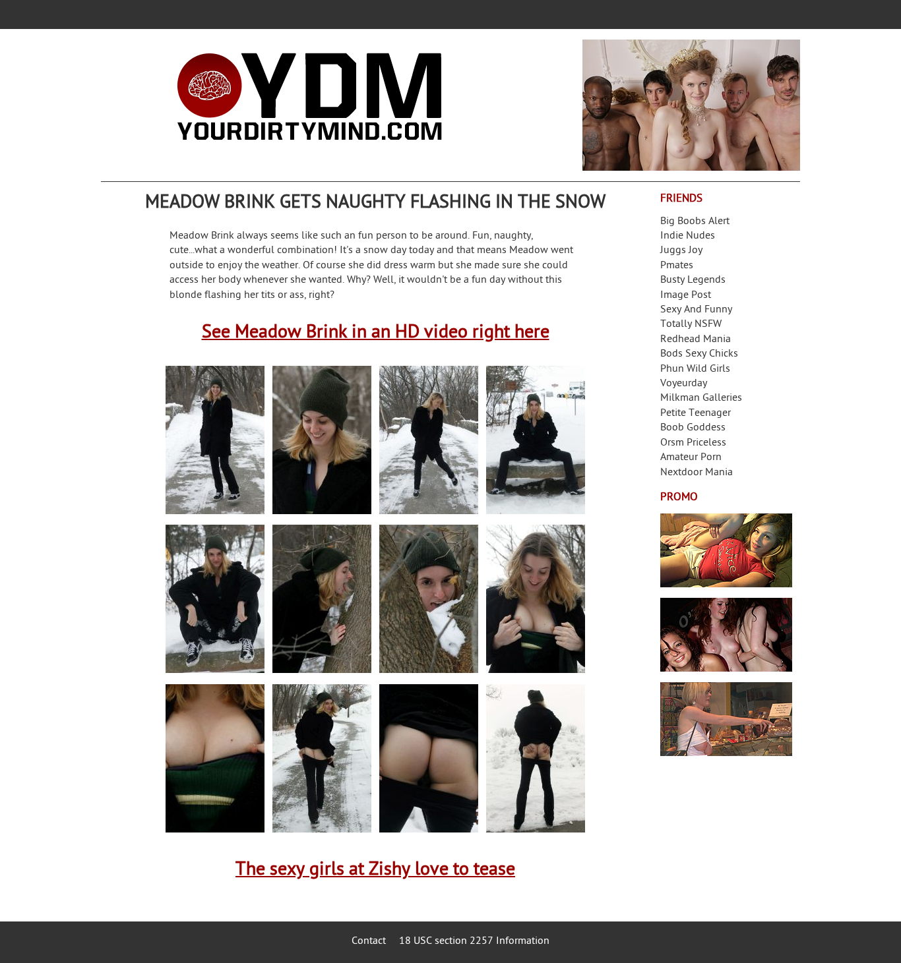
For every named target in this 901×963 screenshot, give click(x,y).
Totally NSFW (691, 325)
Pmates (676, 266)
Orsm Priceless (693, 443)
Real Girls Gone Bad (726, 635)
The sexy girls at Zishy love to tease (375, 870)
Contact (369, 941)
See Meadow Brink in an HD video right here (375, 333)
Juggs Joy (681, 251)
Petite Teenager (695, 414)
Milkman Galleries (701, 398)
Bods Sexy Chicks (699, 354)
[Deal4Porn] (691, 105)
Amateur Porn (691, 458)
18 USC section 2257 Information (474, 941)
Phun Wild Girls (695, 369)
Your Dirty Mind (309, 97)
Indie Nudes (687, 236)
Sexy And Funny (696, 310)
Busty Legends (693, 280)
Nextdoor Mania (696, 473)
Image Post (685, 296)
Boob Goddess (693, 428)
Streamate (726, 550)
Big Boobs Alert (695, 222)
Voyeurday (683, 384)
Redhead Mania (695, 340)
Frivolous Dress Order (726, 719)
